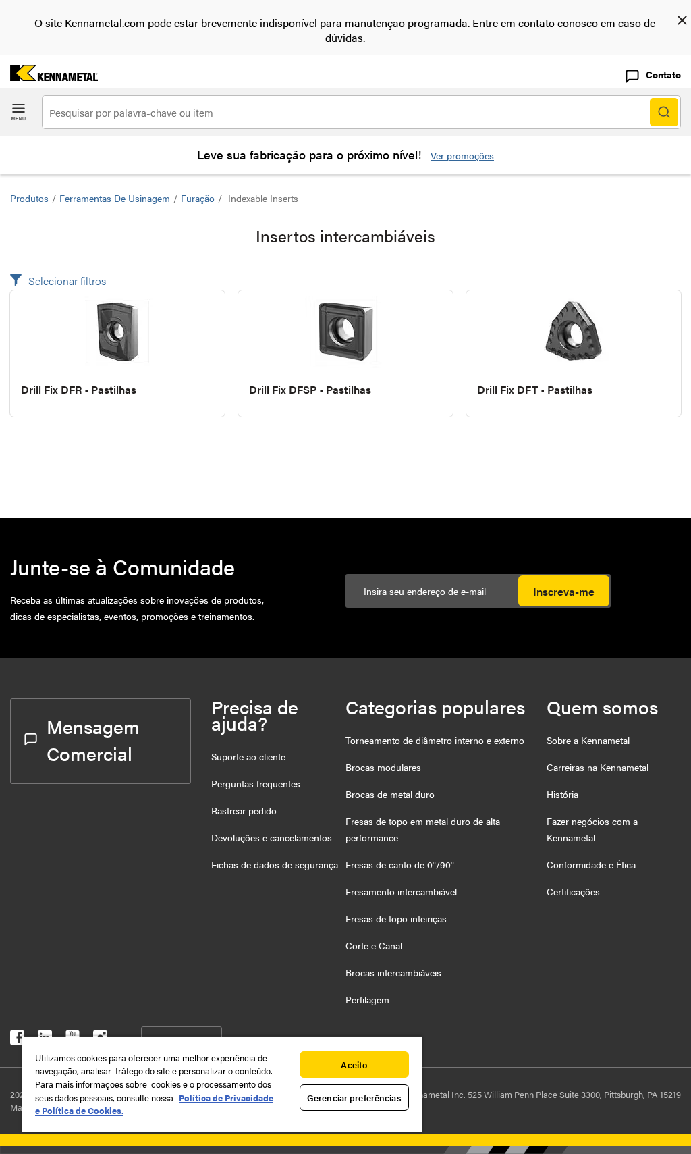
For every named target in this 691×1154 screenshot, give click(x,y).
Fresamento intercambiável (401, 891)
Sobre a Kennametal (588, 740)
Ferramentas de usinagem (114, 198)
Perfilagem (367, 999)
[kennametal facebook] (17, 1040)
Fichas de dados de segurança (274, 864)
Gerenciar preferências (354, 1097)
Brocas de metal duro (390, 794)
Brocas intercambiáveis (393, 972)
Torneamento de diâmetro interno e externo (435, 740)
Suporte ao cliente (248, 756)
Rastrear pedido (244, 810)
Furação (198, 198)
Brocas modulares (383, 767)
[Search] (664, 112)
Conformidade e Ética (591, 864)
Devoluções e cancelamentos (271, 837)
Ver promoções (462, 155)
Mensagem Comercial (93, 739)
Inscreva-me (564, 591)
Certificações (573, 891)
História (562, 794)
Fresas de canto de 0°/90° (400, 864)
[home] (49, 76)
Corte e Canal (374, 945)
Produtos (29, 198)
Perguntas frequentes (255, 783)
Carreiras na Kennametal (597, 767)
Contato (663, 74)
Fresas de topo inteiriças (396, 918)
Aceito (354, 1064)
